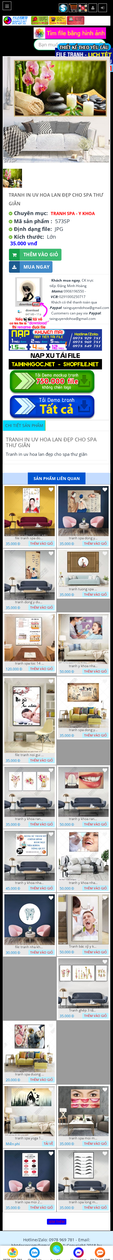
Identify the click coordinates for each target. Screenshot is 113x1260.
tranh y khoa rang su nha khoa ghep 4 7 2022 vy (29, 819)
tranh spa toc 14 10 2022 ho (29, 663)
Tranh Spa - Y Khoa (73, 213)
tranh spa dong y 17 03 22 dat (83, 730)
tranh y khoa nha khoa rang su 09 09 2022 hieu (83, 666)
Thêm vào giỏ (41, 254)
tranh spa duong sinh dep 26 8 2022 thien (29, 1074)
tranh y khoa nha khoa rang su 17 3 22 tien (29, 883)
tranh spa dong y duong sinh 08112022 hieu (83, 538)
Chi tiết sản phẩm (24, 425)
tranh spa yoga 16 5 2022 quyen (29, 1138)
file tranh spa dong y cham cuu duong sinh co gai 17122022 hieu (29, 538)
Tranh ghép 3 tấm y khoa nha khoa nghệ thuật (83, 1010)
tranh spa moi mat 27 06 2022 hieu (83, 1138)
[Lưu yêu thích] (51, 489)
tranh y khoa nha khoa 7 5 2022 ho (83, 883)
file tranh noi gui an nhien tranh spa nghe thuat (29, 755)
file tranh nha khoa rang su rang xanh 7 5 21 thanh (29, 947)
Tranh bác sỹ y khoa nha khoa (83, 946)
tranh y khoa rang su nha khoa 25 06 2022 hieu (83, 819)
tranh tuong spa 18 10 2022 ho (83, 589)
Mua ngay (36, 267)
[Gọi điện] (56, 1250)
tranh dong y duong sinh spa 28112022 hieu (29, 602)
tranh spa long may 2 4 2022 (83, 1202)
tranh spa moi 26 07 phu (29, 1202)
